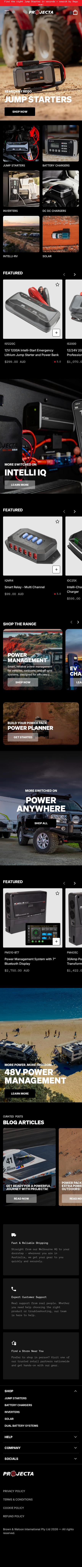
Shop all (41, 823)
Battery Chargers (18, 1405)
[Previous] (64, 274)
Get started (23, 737)
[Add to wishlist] (57, 284)
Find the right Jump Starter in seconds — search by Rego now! (41, 3)
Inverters (12, 1412)
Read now (21, 1198)
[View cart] (75, 12)
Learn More (20, 1093)
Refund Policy (13, 1516)
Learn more (20, 484)
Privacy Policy (14, 1491)
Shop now (23, 682)
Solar (9, 1418)
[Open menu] (7, 12)
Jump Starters (16, 1398)
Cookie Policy (13, 1507)
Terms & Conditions (18, 1499)
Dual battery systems (21, 1425)
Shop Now (19, 111)
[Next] (75, 274)
